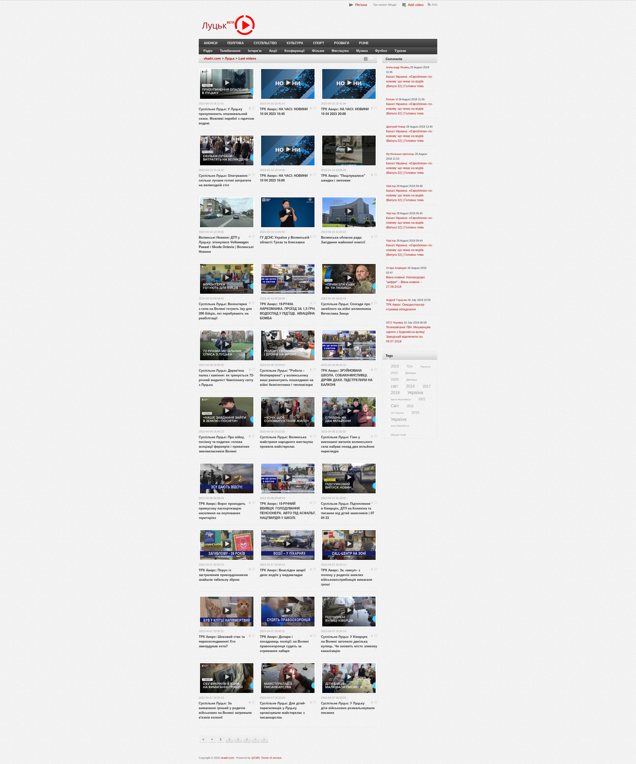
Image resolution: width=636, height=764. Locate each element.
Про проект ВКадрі (384, 4)
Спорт (318, 43)
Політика (235, 43)
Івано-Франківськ (401, 399)
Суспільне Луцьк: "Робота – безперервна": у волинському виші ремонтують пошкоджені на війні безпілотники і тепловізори (286, 377)
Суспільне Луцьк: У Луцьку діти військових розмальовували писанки (348, 708)
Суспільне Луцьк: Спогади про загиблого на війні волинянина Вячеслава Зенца (346, 308)
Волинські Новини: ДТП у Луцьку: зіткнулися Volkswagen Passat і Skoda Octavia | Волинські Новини (226, 244)
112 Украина (397, 413)
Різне (364, 43)
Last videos (247, 58)
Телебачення (230, 51)
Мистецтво (340, 51)
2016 (410, 386)
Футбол (381, 51)
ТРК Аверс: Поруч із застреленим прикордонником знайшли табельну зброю (223, 575)
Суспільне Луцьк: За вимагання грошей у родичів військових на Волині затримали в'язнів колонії (225, 710)
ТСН (409, 366)
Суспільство (265, 43)
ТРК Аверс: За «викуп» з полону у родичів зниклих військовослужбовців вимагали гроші (346, 577)
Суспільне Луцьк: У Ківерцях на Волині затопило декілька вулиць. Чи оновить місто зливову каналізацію (349, 643)
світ (394, 386)
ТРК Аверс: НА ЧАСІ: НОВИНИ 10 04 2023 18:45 (284, 111)
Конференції (294, 51)
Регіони (360, 5)
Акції (273, 51)
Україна (415, 392)
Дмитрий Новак (395, 126)
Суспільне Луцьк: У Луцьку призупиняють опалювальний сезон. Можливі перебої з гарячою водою (226, 116)
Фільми (318, 51)
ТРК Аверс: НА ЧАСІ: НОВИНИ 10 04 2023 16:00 (284, 177)
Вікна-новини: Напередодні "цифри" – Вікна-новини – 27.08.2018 (405, 282)
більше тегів (398, 434)
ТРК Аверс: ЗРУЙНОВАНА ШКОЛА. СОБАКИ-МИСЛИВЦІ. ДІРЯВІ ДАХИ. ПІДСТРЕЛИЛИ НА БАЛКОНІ (346, 377)
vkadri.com (212, 58)
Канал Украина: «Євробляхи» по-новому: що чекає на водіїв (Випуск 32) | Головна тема (409, 81)
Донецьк (410, 372)
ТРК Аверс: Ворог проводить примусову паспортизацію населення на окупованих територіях (222, 510)
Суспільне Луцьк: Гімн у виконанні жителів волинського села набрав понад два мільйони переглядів (347, 444)
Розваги (341, 43)
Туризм (400, 51)
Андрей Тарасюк (396, 299)
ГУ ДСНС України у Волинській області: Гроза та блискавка (284, 239)
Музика (362, 51)
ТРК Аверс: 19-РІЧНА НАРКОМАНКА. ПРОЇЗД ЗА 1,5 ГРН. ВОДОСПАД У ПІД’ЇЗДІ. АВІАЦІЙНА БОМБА (288, 310)
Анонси (210, 43)
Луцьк (230, 58)
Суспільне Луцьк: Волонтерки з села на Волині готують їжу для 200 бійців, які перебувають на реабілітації (225, 310)
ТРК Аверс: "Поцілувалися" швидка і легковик (343, 177)
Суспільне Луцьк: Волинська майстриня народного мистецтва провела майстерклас (286, 442)
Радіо (207, 51)
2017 (427, 386)
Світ (395, 405)
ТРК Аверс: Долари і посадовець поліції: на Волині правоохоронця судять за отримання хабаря (284, 643)
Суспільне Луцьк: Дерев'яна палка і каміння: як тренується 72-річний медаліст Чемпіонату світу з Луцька (226, 377)
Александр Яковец (397, 67)
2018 (395, 393)
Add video (415, 5)
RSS (434, 4)
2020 (395, 379)
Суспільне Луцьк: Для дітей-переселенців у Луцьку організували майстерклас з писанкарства (282, 710)
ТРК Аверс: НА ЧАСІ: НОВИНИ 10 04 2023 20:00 (345, 111)
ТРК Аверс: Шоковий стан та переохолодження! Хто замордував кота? (222, 641)
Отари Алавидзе (396, 267)
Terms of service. (271, 757)
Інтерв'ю (255, 51)
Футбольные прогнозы (400, 153)
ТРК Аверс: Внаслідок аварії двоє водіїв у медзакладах (283, 572)
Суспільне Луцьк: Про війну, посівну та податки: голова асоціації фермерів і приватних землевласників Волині (224, 444)
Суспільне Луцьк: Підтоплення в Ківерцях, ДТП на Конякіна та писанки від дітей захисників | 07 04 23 (347, 510)
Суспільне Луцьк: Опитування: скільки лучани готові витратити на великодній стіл (225, 180)
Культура (295, 43)
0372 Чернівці (394, 322)
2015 (410, 406)
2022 (421, 399)
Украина (425, 366)
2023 (394, 373)
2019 (395, 366)
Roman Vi (392, 99)
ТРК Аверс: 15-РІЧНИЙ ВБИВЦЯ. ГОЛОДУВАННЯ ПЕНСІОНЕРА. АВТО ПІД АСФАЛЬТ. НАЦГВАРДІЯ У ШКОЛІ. (288, 510)
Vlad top (391, 185)
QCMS (255, 757)
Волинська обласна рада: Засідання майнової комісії (343, 239)
